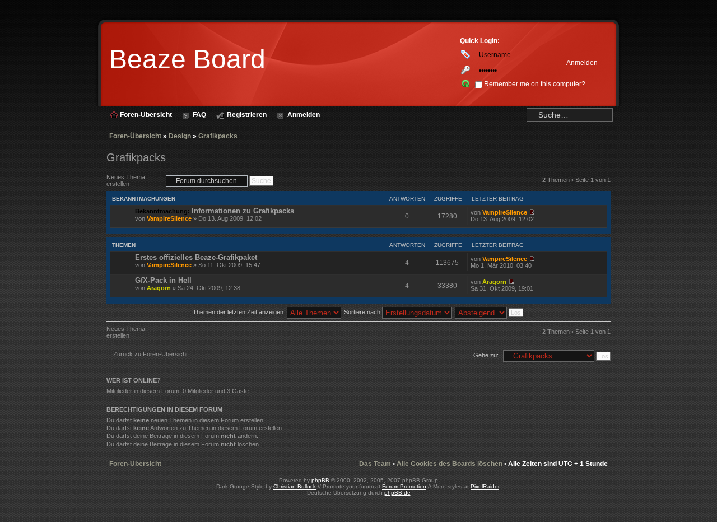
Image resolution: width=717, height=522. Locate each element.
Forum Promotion (404, 486)
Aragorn (159, 288)
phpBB (320, 480)
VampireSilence (169, 218)
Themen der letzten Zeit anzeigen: (240, 312)
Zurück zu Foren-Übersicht (150, 354)
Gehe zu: (486, 355)
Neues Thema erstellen (125, 180)
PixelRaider (485, 486)
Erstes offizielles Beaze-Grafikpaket (196, 257)
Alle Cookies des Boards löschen (449, 464)
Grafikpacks (218, 136)
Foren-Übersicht (135, 136)
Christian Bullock (294, 486)
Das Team (375, 464)
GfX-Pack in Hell (163, 280)
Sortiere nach (363, 312)
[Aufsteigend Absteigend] (489, 312)
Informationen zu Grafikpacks (243, 211)
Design (180, 136)
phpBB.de (397, 493)
